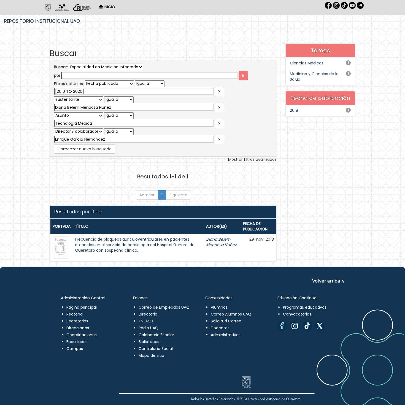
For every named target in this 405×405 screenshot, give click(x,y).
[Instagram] (294, 326)
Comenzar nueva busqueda (85, 149)
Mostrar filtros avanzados (252, 159)
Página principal (81, 307)
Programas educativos (304, 307)
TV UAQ (146, 321)
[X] (319, 326)
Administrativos (226, 335)
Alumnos (219, 307)
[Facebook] (282, 326)
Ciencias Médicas (306, 63)
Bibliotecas (149, 341)
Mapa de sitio (151, 355)
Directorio (148, 314)
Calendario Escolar (156, 335)
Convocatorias (297, 314)
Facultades (77, 341)
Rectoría (74, 314)
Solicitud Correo (226, 321)
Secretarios (77, 321)
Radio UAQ (148, 328)
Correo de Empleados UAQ (164, 307)
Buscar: (61, 67)
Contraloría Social (156, 348)
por (57, 75)
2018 (294, 110)
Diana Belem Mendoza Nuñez (221, 242)
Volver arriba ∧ (328, 281)
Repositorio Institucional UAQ (42, 21)
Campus (74, 348)
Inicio (109, 7)
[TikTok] (307, 326)
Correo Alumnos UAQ (231, 314)
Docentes (220, 328)
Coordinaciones (81, 335)
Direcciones (77, 328)
